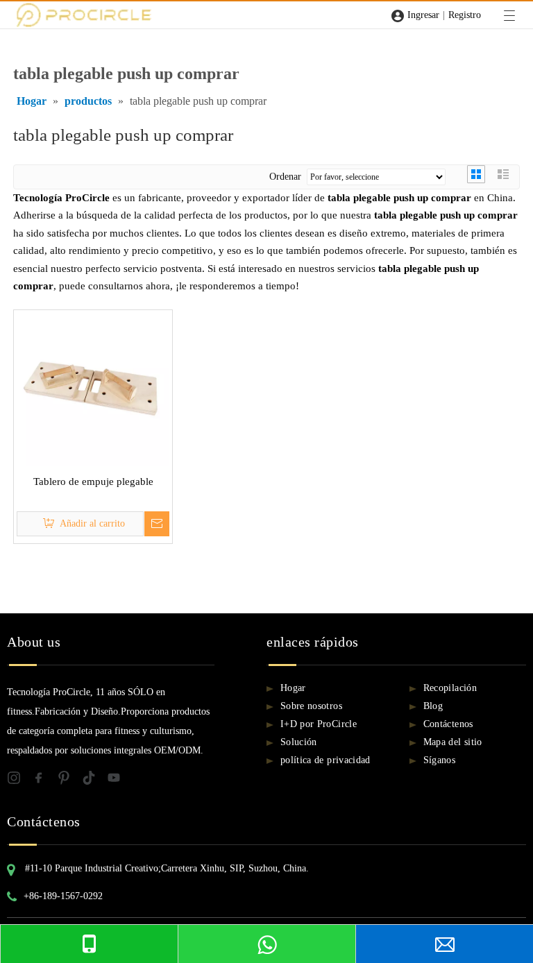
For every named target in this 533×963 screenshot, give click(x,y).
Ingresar (423, 15)
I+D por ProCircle (318, 724)
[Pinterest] (69, 780)
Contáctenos (448, 724)
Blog (433, 706)
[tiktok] (94, 780)
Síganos (439, 760)
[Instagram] (19, 780)
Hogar (293, 688)
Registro (464, 15)
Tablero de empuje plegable (93, 481)
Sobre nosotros (311, 706)
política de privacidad (325, 760)
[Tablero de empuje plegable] (93, 387)
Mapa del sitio (452, 742)
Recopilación (450, 688)
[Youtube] (118, 780)
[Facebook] (44, 780)
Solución (298, 742)
